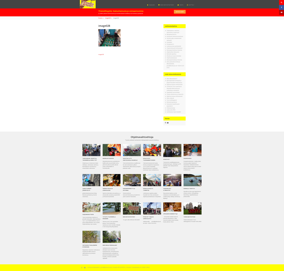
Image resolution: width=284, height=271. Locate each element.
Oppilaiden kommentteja (173, 92)
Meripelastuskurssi (171, 34)
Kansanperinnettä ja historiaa (174, 50)
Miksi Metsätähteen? (167, 5)
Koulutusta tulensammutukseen (175, 36)
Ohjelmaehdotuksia (172, 58)
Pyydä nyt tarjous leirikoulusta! (174, 84)
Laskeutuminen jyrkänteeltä (174, 46)
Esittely (191, 5)
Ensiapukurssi (170, 44)
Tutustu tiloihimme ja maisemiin (175, 94)
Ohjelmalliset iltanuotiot (173, 52)
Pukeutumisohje (171, 108)
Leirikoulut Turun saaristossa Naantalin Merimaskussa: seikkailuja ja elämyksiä (174, 88)
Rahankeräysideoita (172, 102)
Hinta (181, 5)
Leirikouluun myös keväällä (174, 112)
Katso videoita (170, 98)
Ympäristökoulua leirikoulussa (174, 48)
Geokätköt (169, 42)
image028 (108, 18)
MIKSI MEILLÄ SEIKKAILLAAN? (110, 245)
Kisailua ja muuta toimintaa (174, 56)
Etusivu (101, 18)
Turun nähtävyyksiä (172, 100)
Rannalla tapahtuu (171, 54)
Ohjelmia (152, 5)
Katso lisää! (180, 12)
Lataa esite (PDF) (171, 110)
